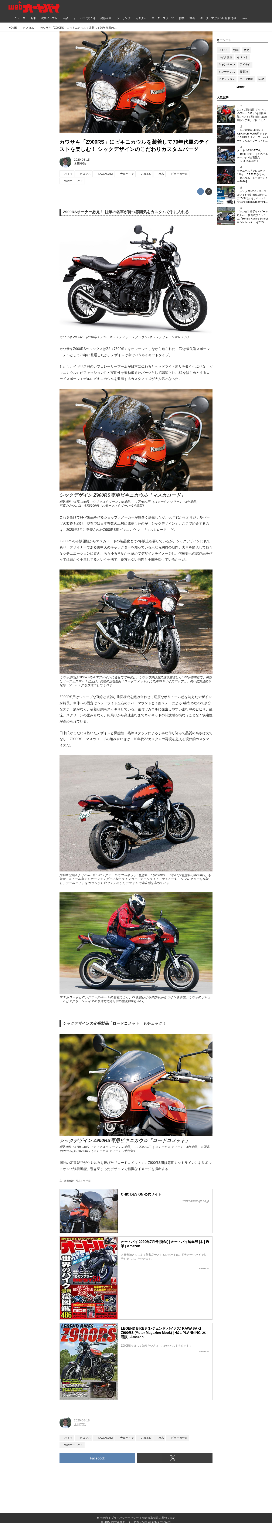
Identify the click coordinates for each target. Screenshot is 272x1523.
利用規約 (102, 1517)
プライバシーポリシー (125, 1517)
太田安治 (80, 163)
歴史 (246, 50)
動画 (236, 50)
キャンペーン (226, 64)
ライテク (245, 64)
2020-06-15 (82, 159)
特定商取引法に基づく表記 (158, 1517)
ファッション (226, 79)
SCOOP (223, 50)
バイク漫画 (225, 57)
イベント (242, 57)
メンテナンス (226, 71)
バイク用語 (247, 79)
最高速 (244, 71)
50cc (261, 79)
